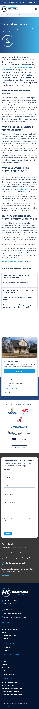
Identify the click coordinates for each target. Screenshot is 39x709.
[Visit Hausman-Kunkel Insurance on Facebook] (5, 392)
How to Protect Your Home (10, 692)
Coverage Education (8, 635)
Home (3, 15)
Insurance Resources (9, 682)
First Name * (8, 469)
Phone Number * (9, 494)
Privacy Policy (5, 706)
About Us (4, 639)
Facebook (13, 706)
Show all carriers (19, 447)
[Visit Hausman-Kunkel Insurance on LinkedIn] (9, 392)
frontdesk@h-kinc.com (14, 2)
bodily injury (23, 189)
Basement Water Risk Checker (12, 695)
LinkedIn (19, 706)
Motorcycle (5, 668)
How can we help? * (10, 502)
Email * (6, 486)
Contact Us (7, 575)
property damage (25, 67)
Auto (3, 658)
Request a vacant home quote (11, 261)
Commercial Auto (7, 674)
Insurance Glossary (8, 685)
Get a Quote (19, 371)
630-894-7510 (30, 2)
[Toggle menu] (36, 9)
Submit (7, 533)
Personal (9, 15)
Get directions (9, 606)
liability (5, 70)
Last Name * (7, 477)
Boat (3, 671)
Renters (4, 665)
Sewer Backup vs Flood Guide (12, 688)
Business (4, 626)
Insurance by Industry (9, 629)
